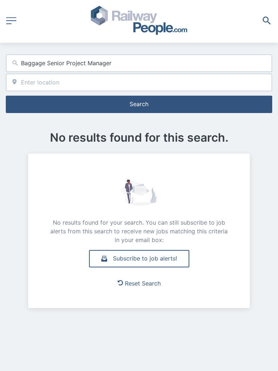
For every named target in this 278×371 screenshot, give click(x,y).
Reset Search (143, 283)
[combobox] (139, 63)
